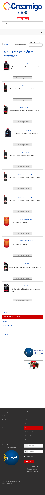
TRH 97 (26, 286)
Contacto (4, 428)
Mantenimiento (7, 325)
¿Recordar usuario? (31, 469)
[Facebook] (19, 12)
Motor (5, 312)
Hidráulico (6, 334)
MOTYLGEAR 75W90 (25, 197)
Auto (26, 420)
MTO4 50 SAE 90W (26, 241)
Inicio (26, 416)
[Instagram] (22, 12)
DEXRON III (25, 85)
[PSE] (25, 12)
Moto (26, 424)
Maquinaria (28, 436)
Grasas (5, 321)
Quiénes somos (6, 416)
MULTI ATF (25, 264)
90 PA (26, 63)
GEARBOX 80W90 (25, 107)
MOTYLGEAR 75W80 (25, 174)
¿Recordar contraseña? (32, 471)
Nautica (27, 440)
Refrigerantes (7, 330)
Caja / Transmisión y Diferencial (12, 316)
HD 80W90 (25, 152)
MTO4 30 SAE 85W (26, 219)
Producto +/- (7, 44)
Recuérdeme (29, 456)
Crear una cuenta (31, 466)
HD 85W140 (28, 130)
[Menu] (41, 32)
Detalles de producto (22, 78)
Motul (4, 420)
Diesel (26, 428)
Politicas (4, 424)
